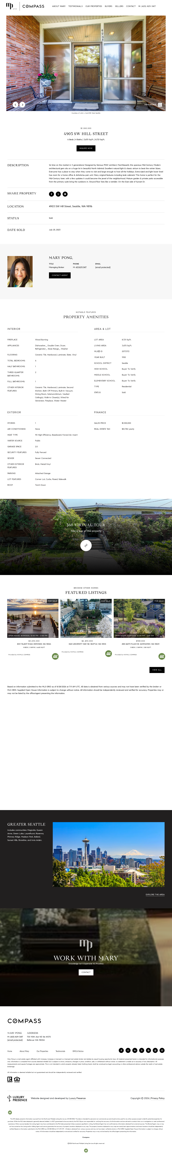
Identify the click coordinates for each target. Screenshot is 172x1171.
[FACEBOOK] (121, 1050)
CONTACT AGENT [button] (60, 275)
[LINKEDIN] (134, 1050)
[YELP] (141, 1050)
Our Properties (93, 6)
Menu (163, 6)
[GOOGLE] (148, 1050)
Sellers (119, 6)
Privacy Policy (158, 1098)
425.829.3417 (81, 267)
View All (157, 670)
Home (9, 1051)
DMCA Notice (78, 1051)
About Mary (59, 6)
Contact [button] (86, 972)
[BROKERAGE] (162, 1050)
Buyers (108, 6)
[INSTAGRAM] (128, 1050)
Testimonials (75, 6)
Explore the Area (155, 894)
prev (15, 105)
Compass (50, 1059)
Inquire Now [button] (86, 148)
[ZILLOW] (155, 1050)
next (22, 105)
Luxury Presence (77, 1098)
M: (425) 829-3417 (147, 6)
